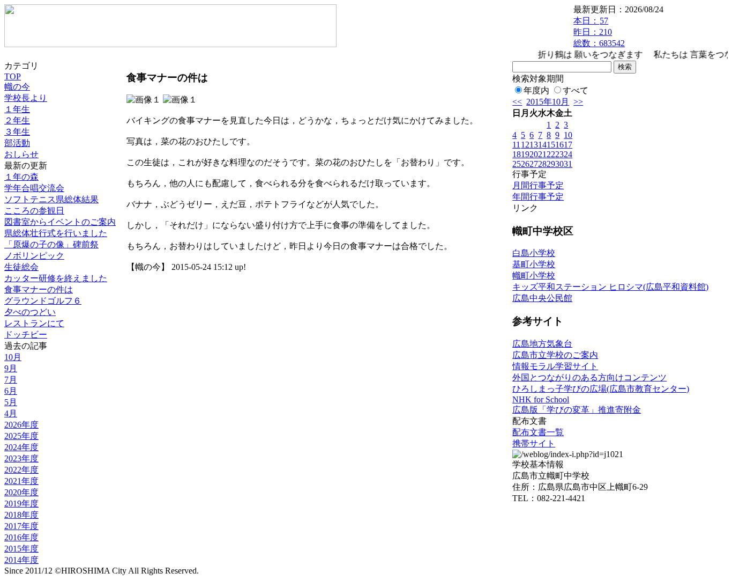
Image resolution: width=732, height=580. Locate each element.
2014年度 (21, 559)
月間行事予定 (538, 185)
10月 (12, 357)
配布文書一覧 (538, 432)
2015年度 (21, 548)
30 (559, 163)
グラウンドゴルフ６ (42, 300)
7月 (10, 379)
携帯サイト (533, 443)
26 (525, 163)
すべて (575, 90)
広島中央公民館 (542, 298)
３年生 (17, 131)
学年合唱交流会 (34, 188)
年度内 (536, 90)
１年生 (17, 109)
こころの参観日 (34, 210)
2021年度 (21, 481)
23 (559, 154)
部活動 (17, 143)
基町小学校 (533, 264)
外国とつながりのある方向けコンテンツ (589, 377)
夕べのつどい (30, 312)
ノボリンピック (34, 255)
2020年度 (21, 492)
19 (525, 154)
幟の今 (17, 86)
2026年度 (21, 424)
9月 (10, 368)
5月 (10, 402)
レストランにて (34, 323)
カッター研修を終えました (55, 278)
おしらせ (21, 154)
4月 (10, 413)
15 (551, 144)
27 (533, 163)
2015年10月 (547, 101)
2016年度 (21, 537)
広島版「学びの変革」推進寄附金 (576, 409)
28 (542, 163)
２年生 (17, 120)
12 (525, 144)
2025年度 (21, 435)
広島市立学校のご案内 (555, 354)
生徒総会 (21, 266)
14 (542, 144)
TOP (12, 76)
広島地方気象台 (542, 343)
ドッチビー (25, 334)
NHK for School (540, 399)
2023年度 (21, 458)
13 (533, 144)
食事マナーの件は (38, 289)
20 (533, 154)
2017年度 (21, 526)
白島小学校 (533, 253)
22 (551, 154)
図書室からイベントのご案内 (60, 221)
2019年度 (21, 503)
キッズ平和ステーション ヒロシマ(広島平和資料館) (610, 286)
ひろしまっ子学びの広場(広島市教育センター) (600, 388)
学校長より (25, 97)
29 (551, 163)
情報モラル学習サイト (555, 366)
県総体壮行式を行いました (55, 233)
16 (559, 144)
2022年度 (21, 469)
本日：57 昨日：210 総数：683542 (599, 32)
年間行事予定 (538, 196)
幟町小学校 (533, 275)
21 (542, 154)
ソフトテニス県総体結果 (51, 199)
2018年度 (21, 514)
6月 (10, 390)
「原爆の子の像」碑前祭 (51, 244)
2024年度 (21, 447)
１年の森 (21, 176)
